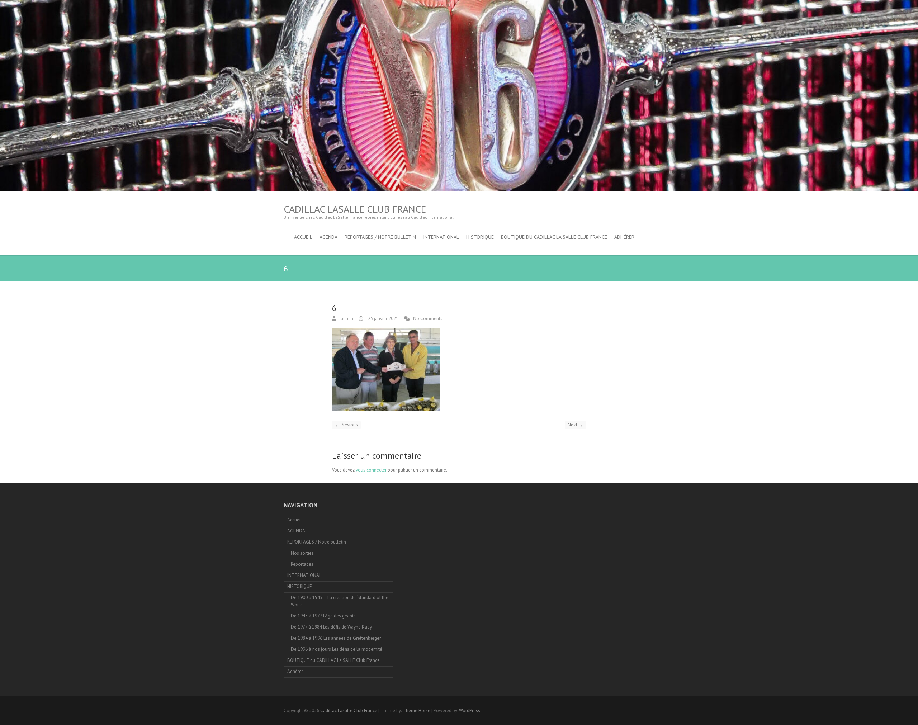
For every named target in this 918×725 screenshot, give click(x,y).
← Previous (346, 425)
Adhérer (624, 237)
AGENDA (328, 237)
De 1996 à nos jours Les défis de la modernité (336, 649)
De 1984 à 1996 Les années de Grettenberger (336, 638)
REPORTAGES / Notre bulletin (380, 237)
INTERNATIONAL (441, 237)
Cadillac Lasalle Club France (355, 209)
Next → (575, 425)
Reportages (302, 564)
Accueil (303, 237)
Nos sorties (302, 553)
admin (346, 319)
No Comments (428, 319)
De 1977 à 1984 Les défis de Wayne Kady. (332, 627)
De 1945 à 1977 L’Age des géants (323, 616)
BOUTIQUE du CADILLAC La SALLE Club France (554, 237)
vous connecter (371, 470)
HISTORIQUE (480, 237)
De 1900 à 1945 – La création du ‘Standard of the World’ (339, 601)
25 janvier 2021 (382, 319)
